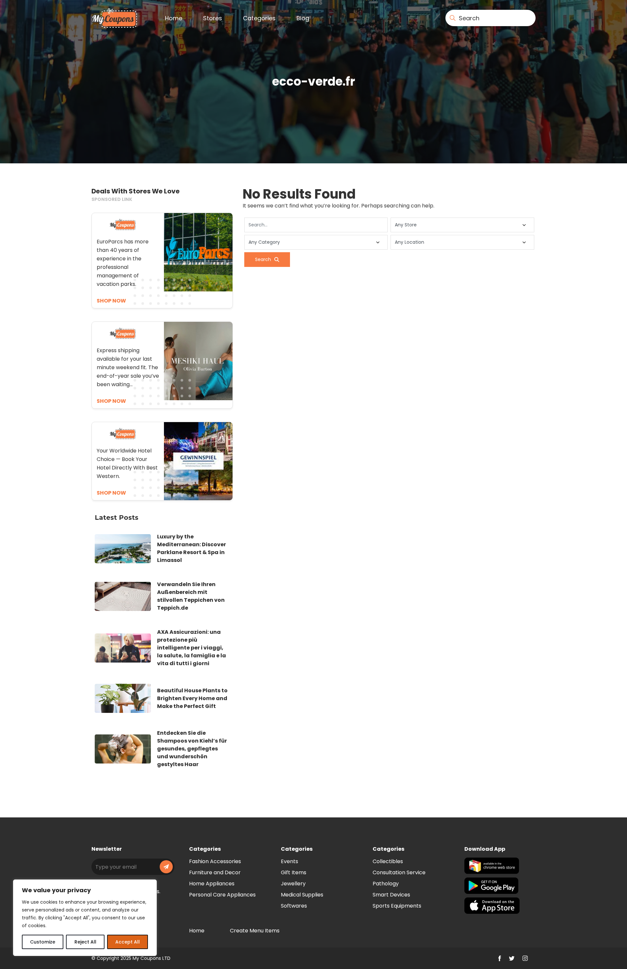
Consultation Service (399, 872)
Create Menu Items (255, 930)
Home (173, 18)
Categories (259, 18)
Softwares (294, 906)
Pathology (386, 883)
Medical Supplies (302, 894)
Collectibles (388, 861)
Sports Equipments (397, 906)
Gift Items (293, 872)
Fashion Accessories (215, 861)
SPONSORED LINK (111, 199)
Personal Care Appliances (222, 894)
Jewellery (293, 883)
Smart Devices (391, 894)
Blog (303, 18)
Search (263, 259)
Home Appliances (211, 883)
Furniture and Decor (215, 872)
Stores (212, 18)
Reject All (85, 942)
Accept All (127, 942)
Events (289, 861)
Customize (42, 942)
